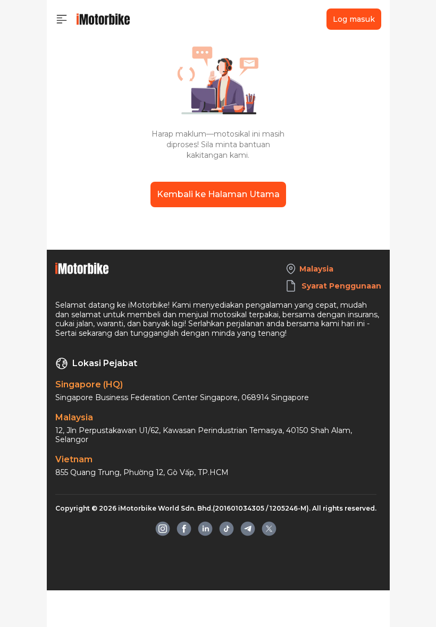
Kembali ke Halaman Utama (218, 194)
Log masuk (354, 19)
